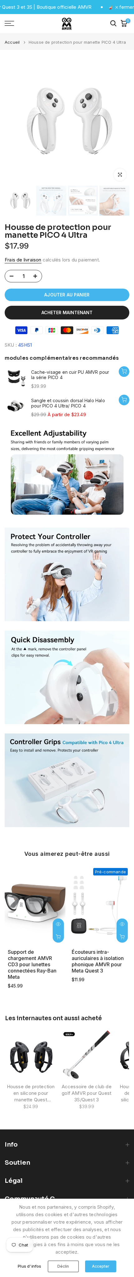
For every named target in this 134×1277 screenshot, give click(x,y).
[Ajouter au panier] (124, 371)
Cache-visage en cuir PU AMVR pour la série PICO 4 (70, 374)
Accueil (12, 42)
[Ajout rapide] (124, 400)
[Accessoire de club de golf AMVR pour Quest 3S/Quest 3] (86, 1055)
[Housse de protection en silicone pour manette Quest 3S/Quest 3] (30, 1055)
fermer (126, 7)
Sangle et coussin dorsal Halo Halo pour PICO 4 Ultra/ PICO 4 (68, 403)
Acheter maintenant (67, 312)
